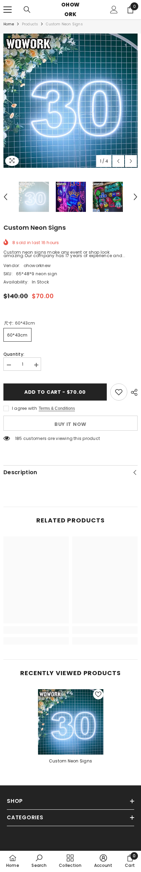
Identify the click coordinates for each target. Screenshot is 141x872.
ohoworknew (37, 265)
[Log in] (114, 9)
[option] (70, 101)
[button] (118, 161)
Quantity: (13, 354)
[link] (36, 630)
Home (8, 24)
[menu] (7, 9)
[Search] (27, 9)
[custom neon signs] (70, 722)
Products (30, 24)
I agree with (24, 408)
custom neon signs (70, 761)
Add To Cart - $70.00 (55, 392)
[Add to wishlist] (118, 392)
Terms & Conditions (57, 408)
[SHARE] (132, 392)
